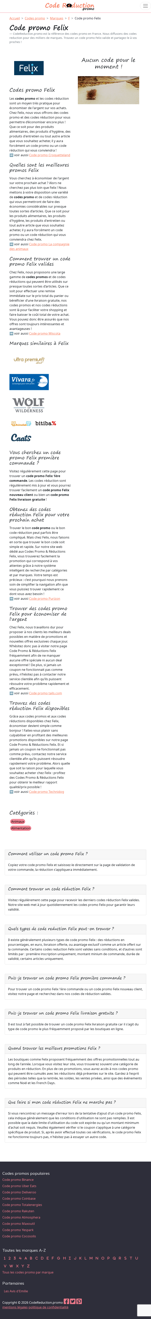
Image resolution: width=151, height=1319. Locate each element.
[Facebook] (66, 1302)
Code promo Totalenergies (22, 1205)
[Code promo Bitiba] (45, 423)
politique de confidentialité (48, 1307)
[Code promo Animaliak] (21, 423)
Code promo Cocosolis (19, 1236)
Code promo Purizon (44, 598)
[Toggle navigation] (145, 6)
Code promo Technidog (46, 792)
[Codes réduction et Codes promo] (70, 5)
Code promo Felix (88, 18)
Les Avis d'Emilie (16, 1291)
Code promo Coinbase (19, 1198)
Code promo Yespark (18, 1230)
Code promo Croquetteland (49, 155)
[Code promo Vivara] (29, 382)
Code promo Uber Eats (19, 1186)
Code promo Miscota (44, 333)
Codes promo (35, 18)
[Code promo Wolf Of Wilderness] (29, 405)
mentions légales (15, 1307)
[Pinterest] (79, 1302)
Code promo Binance (18, 1180)
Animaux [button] (17, 821)
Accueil (14, 18)
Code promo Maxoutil (18, 1223)
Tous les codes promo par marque (27, 1272)
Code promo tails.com (45, 693)
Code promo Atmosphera (21, 1217)
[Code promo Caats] (21, 437)
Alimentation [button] (20, 828)
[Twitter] (73, 1302)
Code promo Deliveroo (19, 1192)
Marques (56, 18)
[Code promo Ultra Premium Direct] (29, 360)
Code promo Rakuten (18, 1211)
